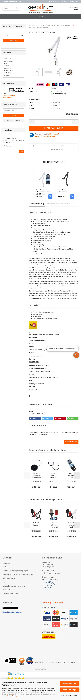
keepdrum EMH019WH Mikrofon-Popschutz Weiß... (53, 475)
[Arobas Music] (13, 70)
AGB (4, 582)
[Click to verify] (11, 662)
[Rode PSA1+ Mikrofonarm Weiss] (54, 51)
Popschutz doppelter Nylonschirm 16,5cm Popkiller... (36, 475)
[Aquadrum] (13, 68)
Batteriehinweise (9, 578)
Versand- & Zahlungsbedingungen (15, 571)
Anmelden (13, 40)
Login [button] (65, 1)
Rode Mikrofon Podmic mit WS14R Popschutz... (54, 525)
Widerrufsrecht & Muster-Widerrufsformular (19, 574)
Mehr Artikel (7, 97)
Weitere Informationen (69, 695)
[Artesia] (13, 75)
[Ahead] (13, 63)
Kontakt (5, 567)
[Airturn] (13, 66)
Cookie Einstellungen (10, 593)
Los (21, 151)
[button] (53, 1)
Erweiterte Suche (13, 120)
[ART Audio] (13, 73)
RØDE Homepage (9, 95)
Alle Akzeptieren (69, 683)
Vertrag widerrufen (10, 608)
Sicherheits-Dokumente (58, 203)
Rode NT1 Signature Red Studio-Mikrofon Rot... (36, 525)
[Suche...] (17, 9)
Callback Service (9, 590)
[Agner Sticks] (13, 61)
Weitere (41, 16)
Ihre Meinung (71, 442)
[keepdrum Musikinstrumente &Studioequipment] (40, 8)
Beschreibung (37, 203)
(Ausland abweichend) (58, 93)
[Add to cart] (50, 196)
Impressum (7, 563)
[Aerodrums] (13, 59)
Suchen (13, 115)
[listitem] (43, 184)
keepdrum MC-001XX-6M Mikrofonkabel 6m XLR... (72, 475)
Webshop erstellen (41, 662)
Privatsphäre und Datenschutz (14, 586)
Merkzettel (75, 1)
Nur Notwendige (69, 690)
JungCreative (40, 669)
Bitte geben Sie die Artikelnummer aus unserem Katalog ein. (13, 140)
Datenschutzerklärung (9, 696)
